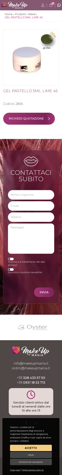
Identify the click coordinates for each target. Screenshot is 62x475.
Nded (31, 14)
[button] (52, 36)
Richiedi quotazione (26, 118)
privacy (13, 265)
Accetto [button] (31, 448)
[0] (50, 5)
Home (9, 14)
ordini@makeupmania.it (31, 368)
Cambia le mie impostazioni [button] (31, 462)
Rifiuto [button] (31, 455)
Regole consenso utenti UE (33, 470)
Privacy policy (15, 470)
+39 (31, 378)
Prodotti (20, 14)
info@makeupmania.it (31, 363)
